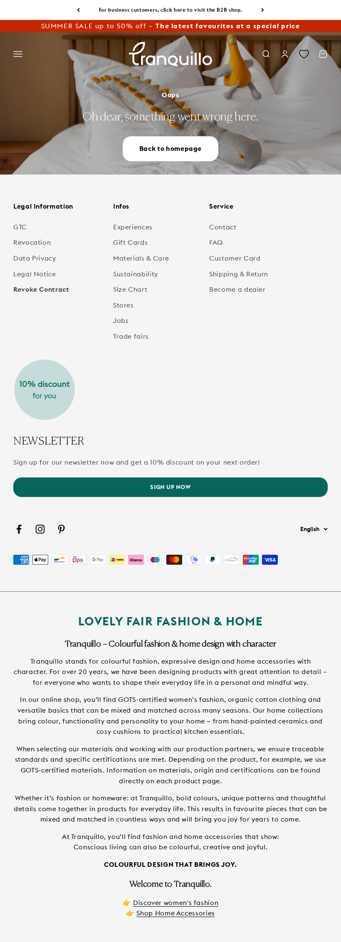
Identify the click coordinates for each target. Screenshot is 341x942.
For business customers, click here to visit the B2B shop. (170, 10)
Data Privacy (34, 258)
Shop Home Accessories (175, 913)
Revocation (32, 242)
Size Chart (130, 289)
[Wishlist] (304, 54)
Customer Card (234, 258)
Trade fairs (131, 336)
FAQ (216, 242)
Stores (123, 305)
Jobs (121, 320)
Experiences (133, 227)
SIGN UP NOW (170, 487)
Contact (222, 227)
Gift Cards (130, 242)
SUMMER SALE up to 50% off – (170, 26)
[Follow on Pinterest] (61, 529)
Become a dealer (237, 289)
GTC (20, 227)
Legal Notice (34, 274)
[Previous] (78, 10)
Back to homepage (170, 148)
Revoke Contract (41, 289)
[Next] (262, 10)
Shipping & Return (238, 274)
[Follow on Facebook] (19, 529)
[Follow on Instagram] (40, 529)
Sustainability (135, 274)
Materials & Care (141, 258)
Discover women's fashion (175, 902)
